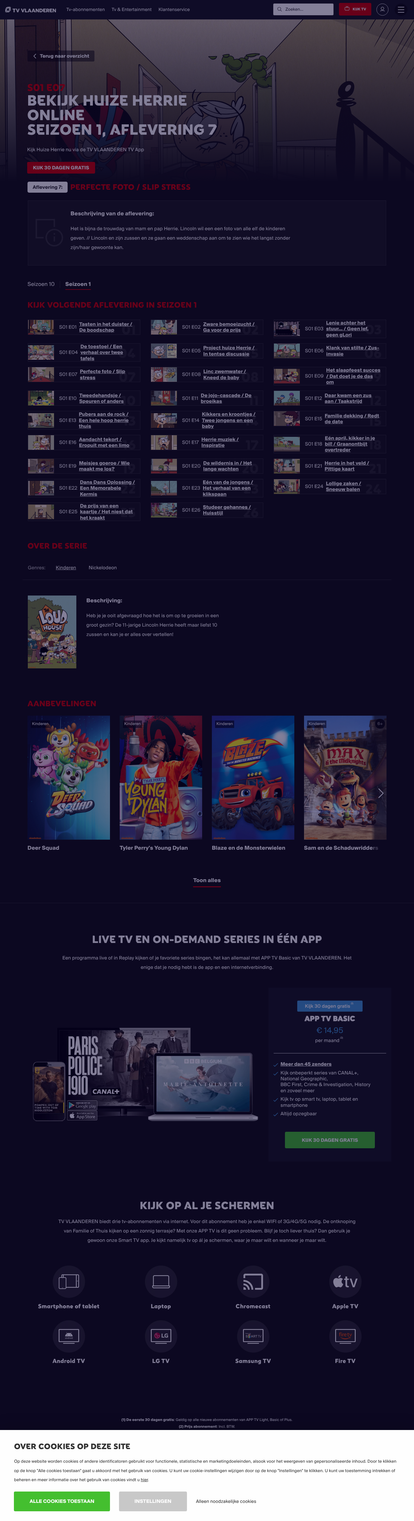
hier (144, 1479)
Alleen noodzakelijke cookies (226, 1501)
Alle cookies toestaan (61, 1501)
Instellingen (153, 1501)
